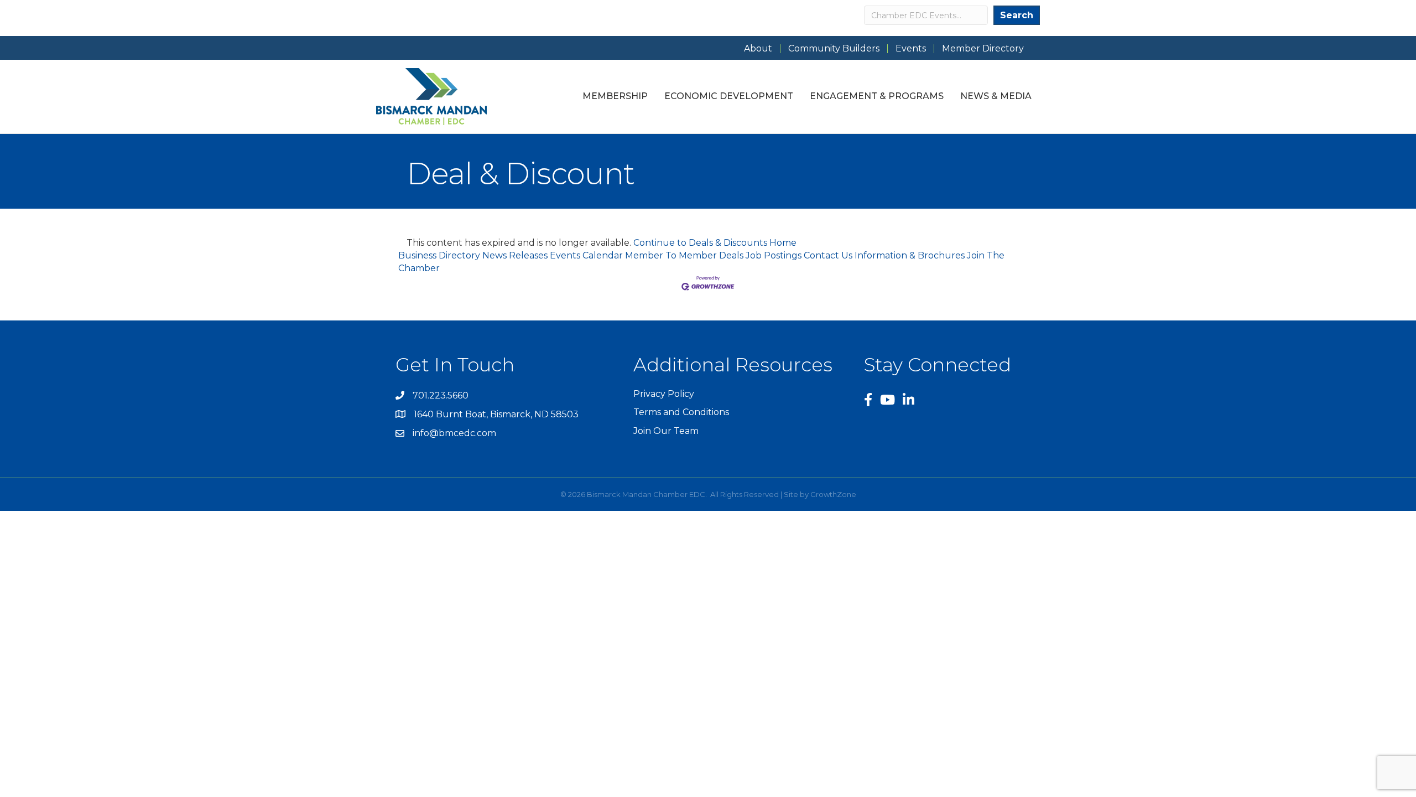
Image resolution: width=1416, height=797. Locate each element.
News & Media (996, 96)
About (758, 48)
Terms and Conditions (681, 412)
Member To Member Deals (684, 255)
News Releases (515, 255)
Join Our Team (666, 431)
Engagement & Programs (877, 96)
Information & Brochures (910, 255)
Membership (615, 96)
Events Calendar (586, 255)
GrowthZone (833, 494)
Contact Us (828, 255)
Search (1016, 15)
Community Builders (833, 48)
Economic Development (728, 96)
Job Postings (773, 255)
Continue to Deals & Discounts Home (714, 242)
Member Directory (983, 48)
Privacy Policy (663, 394)
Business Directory (439, 255)
